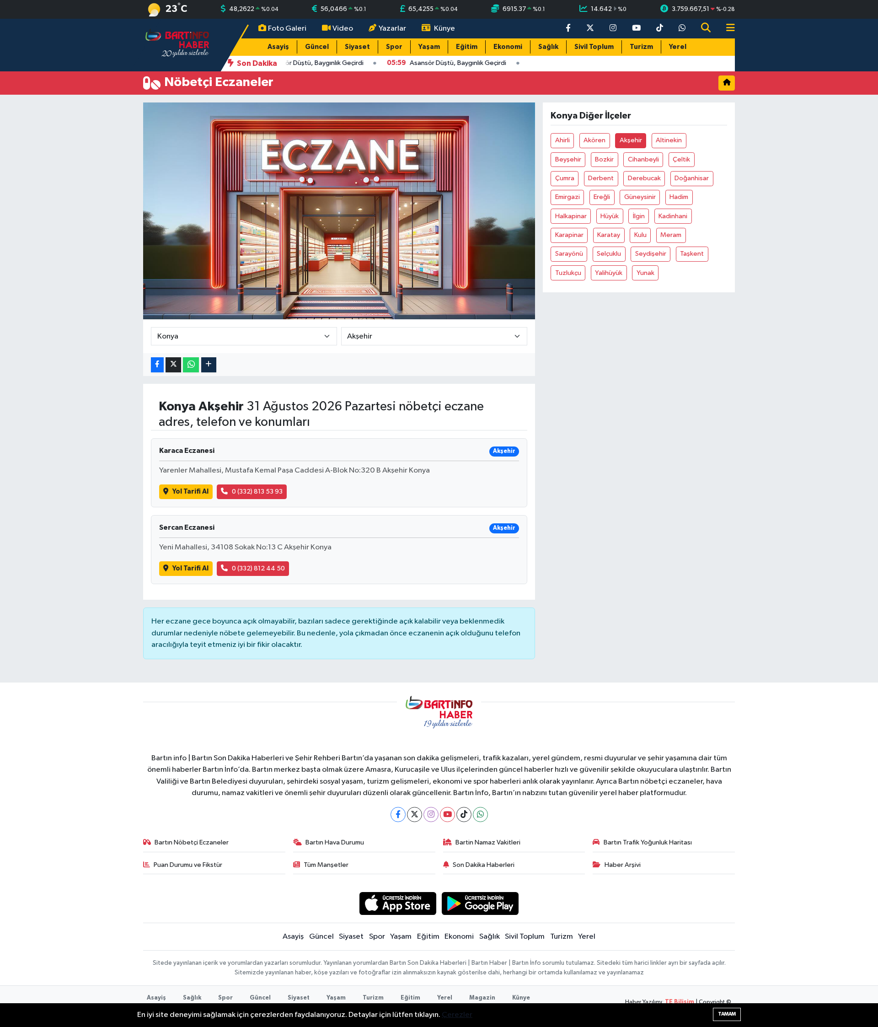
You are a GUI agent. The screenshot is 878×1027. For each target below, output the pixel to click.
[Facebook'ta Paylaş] (157, 364)
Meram (670, 234)
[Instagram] (431, 814)
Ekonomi (507, 46)
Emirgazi (567, 197)
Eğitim (466, 46)
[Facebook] (398, 814)
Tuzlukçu (568, 272)
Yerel (677, 46)
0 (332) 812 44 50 (258, 568)
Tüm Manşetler (326, 864)
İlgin (639, 216)
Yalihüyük (608, 272)
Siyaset (357, 46)
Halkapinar (571, 216)
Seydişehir (650, 253)
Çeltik (681, 159)
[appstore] (397, 903)
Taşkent (692, 253)
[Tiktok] (463, 814)
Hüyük (609, 216)
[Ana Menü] (726, 28)
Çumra (564, 178)
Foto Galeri (287, 28)
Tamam (727, 1013)
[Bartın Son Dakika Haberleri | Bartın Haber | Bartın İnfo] (177, 44)
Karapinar (569, 234)
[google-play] (480, 903)
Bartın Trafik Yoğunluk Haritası (648, 842)
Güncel (317, 46)
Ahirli (562, 140)
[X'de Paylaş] (173, 364)
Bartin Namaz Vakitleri (487, 842)
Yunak (645, 272)
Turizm (641, 46)
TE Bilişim (679, 1002)
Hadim (678, 197)
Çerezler (457, 1015)
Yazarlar (392, 28)
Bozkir (604, 159)
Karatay (608, 234)
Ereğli (602, 197)
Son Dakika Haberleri (483, 864)
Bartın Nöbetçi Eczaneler (192, 842)
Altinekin (669, 140)
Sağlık (548, 46)
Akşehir (631, 140)
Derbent (601, 178)
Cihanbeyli (643, 159)
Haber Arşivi (623, 864)
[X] (414, 814)
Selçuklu (609, 253)
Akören (594, 140)
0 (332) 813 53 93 (257, 491)
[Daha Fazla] (208, 364)
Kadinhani (672, 216)
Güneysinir (640, 197)
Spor (394, 46)
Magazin (482, 998)
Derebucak (644, 178)
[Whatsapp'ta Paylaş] (191, 364)
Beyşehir (568, 159)
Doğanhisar (692, 178)
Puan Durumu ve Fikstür (188, 864)
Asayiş (278, 46)
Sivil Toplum (594, 46)
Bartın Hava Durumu (334, 842)
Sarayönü (569, 253)
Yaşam (429, 46)
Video (342, 28)
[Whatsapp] (480, 814)
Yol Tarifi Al (190, 491)
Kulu (640, 234)
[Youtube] (447, 814)
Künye (444, 28)
